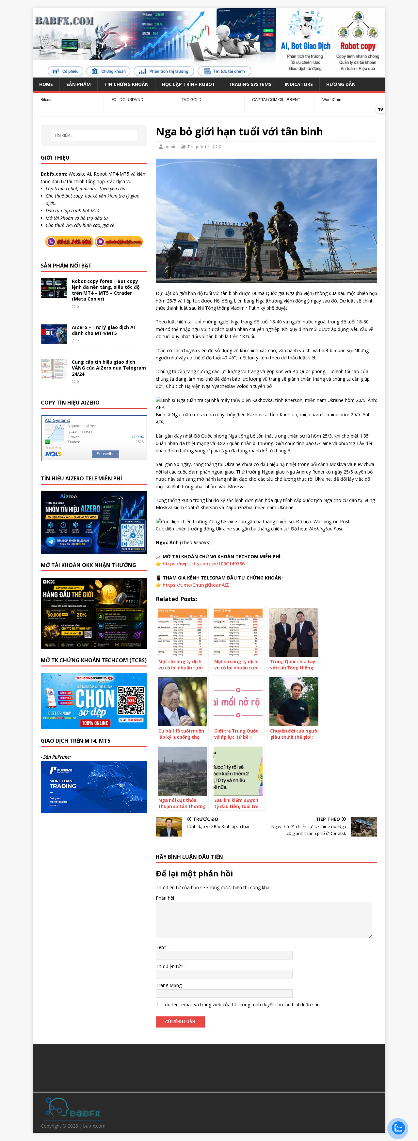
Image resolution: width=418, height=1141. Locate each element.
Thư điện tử (168, 966)
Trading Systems (250, 84)
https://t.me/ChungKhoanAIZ (196, 585)
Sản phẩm (78, 84)
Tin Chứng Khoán (126, 84)
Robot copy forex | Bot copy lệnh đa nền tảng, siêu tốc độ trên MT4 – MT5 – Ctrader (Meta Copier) (106, 290)
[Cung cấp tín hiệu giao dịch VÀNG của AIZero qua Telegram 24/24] (54, 375)
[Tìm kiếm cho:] (94, 135)
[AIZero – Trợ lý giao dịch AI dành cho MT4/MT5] (54, 340)
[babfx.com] (209, 73)
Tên (160, 947)
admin (170, 146)
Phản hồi (165, 898)
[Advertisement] (209, 1066)
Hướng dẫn (341, 84)
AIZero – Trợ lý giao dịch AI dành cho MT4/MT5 (103, 330)
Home (46, 84)
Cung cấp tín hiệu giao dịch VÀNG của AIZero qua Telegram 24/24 (109, 368)
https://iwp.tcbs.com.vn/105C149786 (204, 564)
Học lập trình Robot (188, 84)
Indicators (299, 84)
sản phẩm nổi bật (66, 265)
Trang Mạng (169, 985)
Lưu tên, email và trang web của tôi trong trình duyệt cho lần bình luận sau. (241, 1004)
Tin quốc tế (198, 146)
